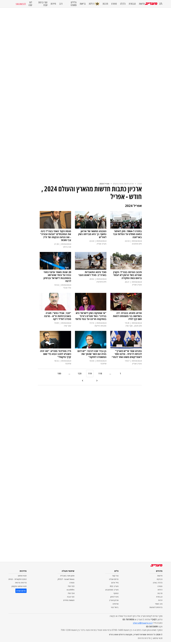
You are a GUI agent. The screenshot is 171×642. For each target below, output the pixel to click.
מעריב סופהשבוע (111, 589)
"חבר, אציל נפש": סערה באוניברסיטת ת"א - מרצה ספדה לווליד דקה (57, 316)
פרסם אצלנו (113, 579)
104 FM (71, 593)
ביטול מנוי (114, 607)
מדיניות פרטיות (21, 582)
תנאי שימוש (22, 575)
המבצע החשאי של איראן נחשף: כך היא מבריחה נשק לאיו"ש (92, 234)
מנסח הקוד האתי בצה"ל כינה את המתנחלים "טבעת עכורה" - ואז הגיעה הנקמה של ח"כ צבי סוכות (55, 236)
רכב (61, 3)
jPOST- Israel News (66, 579)
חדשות (142, 3)
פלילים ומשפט (74, 3)
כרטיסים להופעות (155, 607)
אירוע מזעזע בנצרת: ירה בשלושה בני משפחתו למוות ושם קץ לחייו (127, 316)
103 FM (71, 586)
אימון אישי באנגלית (67, 575)
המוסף (115, 593)
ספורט (114, 3)
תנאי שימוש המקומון (19, 586)
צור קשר (115, 575)
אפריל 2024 (104, 183)
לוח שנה (30, 3)
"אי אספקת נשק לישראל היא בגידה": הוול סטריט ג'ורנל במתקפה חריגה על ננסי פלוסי (90, 316)
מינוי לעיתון (114, 596)
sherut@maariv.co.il (142, 622)
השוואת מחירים (68, 600)
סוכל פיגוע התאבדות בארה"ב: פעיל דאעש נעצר (92, 274)
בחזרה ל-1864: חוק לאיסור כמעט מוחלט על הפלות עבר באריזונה (127, 234)
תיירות (53, 3)
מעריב (139, 183)
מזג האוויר (158, 604)
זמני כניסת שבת (42, 3)
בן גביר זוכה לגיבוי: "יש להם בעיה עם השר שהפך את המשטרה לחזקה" (91, 354)
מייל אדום (114, 582)
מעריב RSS (114, 586)
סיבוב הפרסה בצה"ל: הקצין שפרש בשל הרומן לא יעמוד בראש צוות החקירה (127, 275)
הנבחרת (132, 3)
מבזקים (159, 579)
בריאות (83, 3)
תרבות (105, 3)
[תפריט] (160, 4)
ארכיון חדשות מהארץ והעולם (123, 183)
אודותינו (115, 604)
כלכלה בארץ (157, 582)
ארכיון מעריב (113, 600)
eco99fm (70, 589)
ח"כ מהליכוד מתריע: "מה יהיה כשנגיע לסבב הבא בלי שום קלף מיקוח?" (55, 354)
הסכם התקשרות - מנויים (18, 579)
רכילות (91, 3)
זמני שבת (70, 596)
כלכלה (123, 3)
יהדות (160, 600)
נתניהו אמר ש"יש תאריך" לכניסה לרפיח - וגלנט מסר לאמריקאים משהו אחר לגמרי (127, 354)
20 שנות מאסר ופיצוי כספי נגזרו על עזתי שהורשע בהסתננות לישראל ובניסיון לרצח (57, 277)
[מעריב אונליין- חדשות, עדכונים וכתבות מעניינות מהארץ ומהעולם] (151, 4)
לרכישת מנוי (21, 3)
